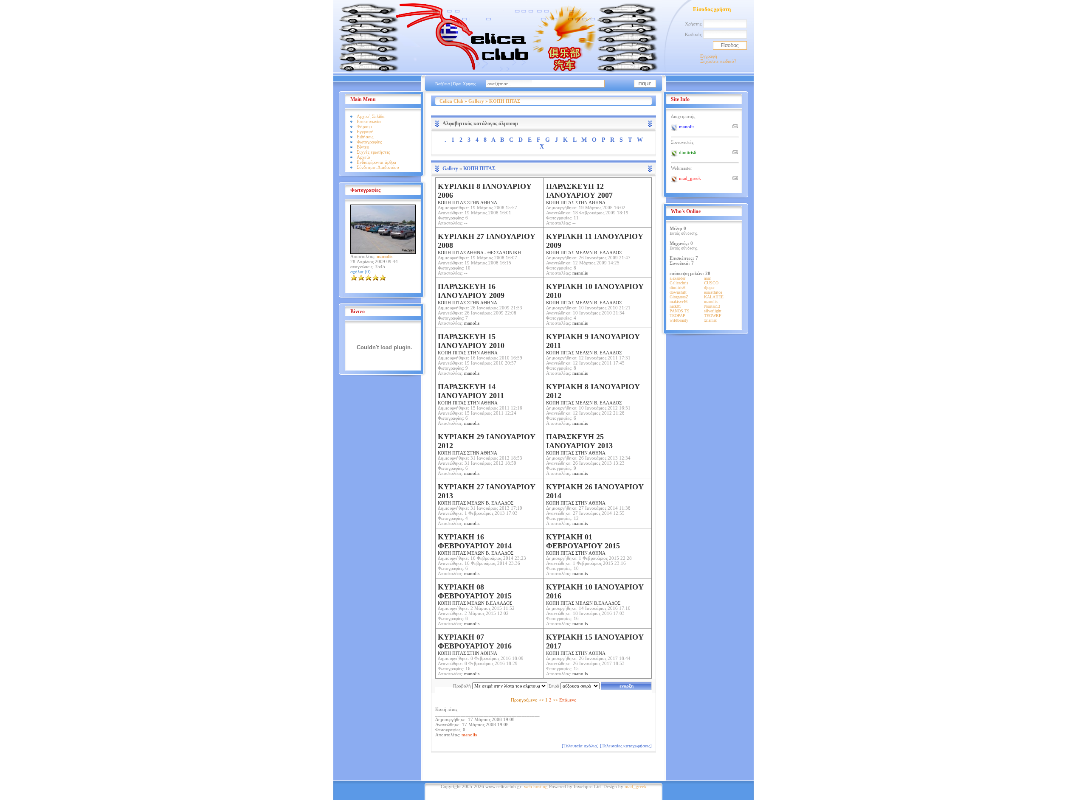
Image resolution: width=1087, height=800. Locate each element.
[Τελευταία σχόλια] (580, 745)
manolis (580, 272)
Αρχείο (363, 157)
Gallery (476, 101)
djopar (709, 287)
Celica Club (451, 101)
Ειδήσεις (365, 136)
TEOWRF (712, 315)
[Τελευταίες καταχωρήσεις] (626, 745)
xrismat (710, 320)
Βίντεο (363, 146)
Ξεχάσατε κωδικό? (718, 61)
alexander (677, 278)
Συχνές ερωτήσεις (373, 151)
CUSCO (711, 283)
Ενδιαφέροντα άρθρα (376, 162)
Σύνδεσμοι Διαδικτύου (378, 167)
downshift (678, 292)
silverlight (712, 311)
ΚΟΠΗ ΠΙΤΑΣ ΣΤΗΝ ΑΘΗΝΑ (485, 193)
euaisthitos (713, 292)
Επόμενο (568, 699)
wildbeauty (679, 320)
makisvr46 (678, 301)
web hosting (536, 786)
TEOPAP (677, 315)
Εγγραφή (708, 56)
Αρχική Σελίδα (371, 116)
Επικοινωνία (369, 121)
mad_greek (636, 786)
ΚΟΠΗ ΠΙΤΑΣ (504, 101)
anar (707, 278)
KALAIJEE (714, 297)
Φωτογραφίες (369, 141)
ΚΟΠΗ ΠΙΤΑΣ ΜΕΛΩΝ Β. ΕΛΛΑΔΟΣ (594, 243)
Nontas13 (712, 306)
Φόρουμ (364, 126)
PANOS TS (680, 311)
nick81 (675, 306)
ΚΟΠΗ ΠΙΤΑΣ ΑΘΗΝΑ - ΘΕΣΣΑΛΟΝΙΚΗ (486, 243)
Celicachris (679, 283)
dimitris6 (677, 287)
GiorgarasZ (679, 297)
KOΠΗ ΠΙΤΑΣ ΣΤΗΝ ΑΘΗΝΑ (471, 343)
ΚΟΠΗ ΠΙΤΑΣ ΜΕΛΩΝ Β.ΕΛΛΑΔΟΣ (475, 594)
